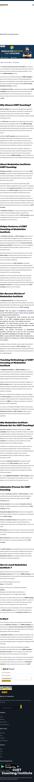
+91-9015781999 (10, 1)
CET (1, 754)
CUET (6, 340)
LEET (1, 756)
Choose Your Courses (7, 678)
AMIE (1, 749)
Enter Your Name (6, 672)
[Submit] (21, 707)
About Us (2, 719)
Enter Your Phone (6, 675)
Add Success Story (4, 724)
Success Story (3, 722)
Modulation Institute (26, 311)
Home (1, 34)
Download (2, 733)
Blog (1, 735)
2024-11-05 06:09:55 (5, 62)
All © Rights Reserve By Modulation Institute (13, 777)
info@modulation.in (23, 1)
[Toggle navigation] (33, 5)
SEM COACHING (4, 740)
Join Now (4, 692)
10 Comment (16, 62)
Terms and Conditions (11, 779)
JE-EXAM (2, 738)
